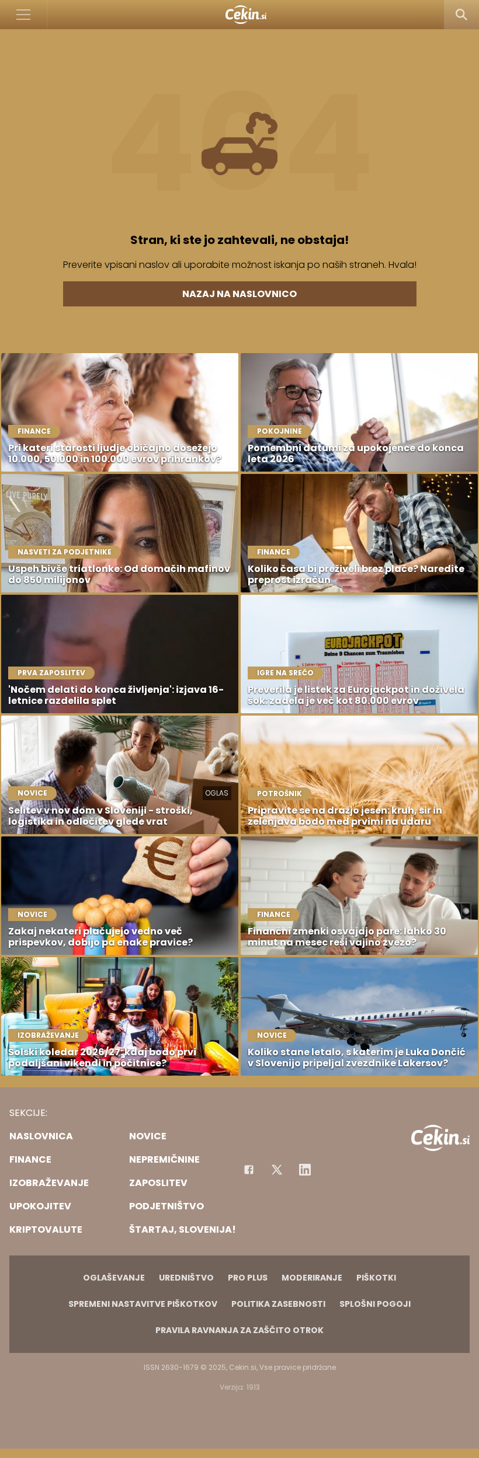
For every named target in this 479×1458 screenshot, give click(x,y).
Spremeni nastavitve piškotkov (142, 1304)
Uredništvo (186, 1277)
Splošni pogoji (375, 1304)
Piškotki (376, 1277)
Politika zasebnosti (278, 1304)
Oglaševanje (114, 1277)
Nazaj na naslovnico (239, 294)
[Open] (23, 14)
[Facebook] (248, 1169)
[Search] (461, 14)
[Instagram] (305, 1169)
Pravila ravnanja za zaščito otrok (239, 1330)
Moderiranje (312, 1277)
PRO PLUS (248, 1277)
